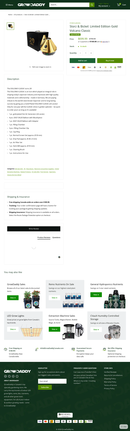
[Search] (91, 5)
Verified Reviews (110, 372)
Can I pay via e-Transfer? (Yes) (85, 372)
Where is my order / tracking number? (84, 382)
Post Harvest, (44, 172)
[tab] (43, 237)
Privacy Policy (109, 388)
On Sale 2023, (36, 172)
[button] (100, 42)
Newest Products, (25, 172)
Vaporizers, (52, 172)
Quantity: (73, 53)
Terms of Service (110, 385)
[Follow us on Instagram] (13, 376)
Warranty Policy (110, 382)
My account (103, 6)
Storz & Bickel (75, 23)
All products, (30, 169)
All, (25, 169)
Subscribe (45, 387)
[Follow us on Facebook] (5, 376)
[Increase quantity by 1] (91, 53)
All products (18, 15)
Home (10, 15)
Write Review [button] (34, 229)
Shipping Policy (110, 379)
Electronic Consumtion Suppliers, (44, 169)
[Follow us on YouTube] (17, 376)
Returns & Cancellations (113, 375)
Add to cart (82, 60)
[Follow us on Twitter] (9, 376)
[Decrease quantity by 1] (80, 53)
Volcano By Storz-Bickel (14, 175)
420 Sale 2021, (19, 169)
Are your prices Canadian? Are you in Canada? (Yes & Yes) (85, 376)
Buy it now (110, 60)
